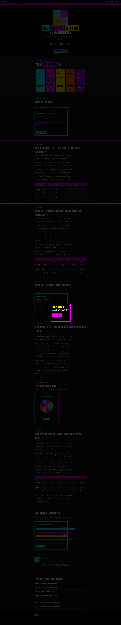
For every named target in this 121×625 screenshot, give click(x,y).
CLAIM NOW (57, 315)
